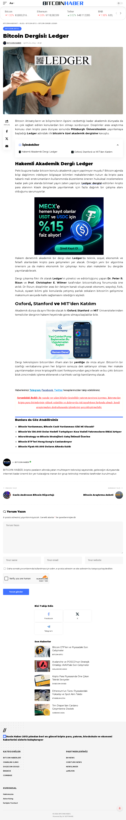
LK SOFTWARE (67, 816)
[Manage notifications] (119, 808)
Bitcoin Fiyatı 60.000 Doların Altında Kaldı (44, 446)
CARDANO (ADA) (58, 713)
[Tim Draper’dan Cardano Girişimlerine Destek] (42, 710)
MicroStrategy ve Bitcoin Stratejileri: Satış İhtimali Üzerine (54, 436)
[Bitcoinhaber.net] (63, 3)
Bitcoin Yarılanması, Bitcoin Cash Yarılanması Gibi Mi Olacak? (56, 426)
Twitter (58, 390)
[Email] (6, 146)
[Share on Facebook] (6, 131)
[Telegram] (49, 629)
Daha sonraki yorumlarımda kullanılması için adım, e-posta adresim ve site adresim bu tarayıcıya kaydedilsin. (60, 568)
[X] (77, 616)
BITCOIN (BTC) (12, 28)
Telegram (35, 390)
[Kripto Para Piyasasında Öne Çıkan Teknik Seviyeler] (42, 680)
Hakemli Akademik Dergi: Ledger (39, 151)
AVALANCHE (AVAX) (59, 669)
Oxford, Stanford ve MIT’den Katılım (93, 151)
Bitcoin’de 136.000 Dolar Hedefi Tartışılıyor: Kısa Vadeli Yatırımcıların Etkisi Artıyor (70, 431)
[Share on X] (6, 138)
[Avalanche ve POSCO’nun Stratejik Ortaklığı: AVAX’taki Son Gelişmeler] (42, 666)
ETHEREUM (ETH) (58, 698)
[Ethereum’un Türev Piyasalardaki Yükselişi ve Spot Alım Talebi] (42, 695)
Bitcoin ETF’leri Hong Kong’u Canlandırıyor (45, 441)
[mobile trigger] (5, 3)
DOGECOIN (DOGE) (59, 684)
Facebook (47, 390)
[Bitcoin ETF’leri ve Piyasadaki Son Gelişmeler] (42, 651)
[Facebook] (49, 616)
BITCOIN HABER (14, 43)
